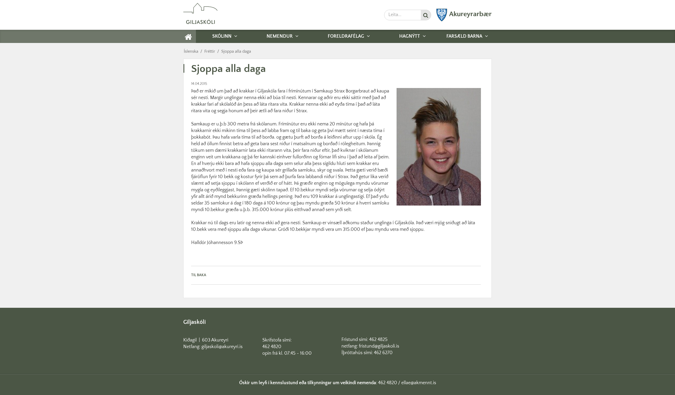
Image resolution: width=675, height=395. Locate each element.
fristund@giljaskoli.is (379, 346)
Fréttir (209, 51)
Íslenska (191, 51)
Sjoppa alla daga (236, 51)
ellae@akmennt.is (418, 383)
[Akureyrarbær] (464, 20)
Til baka (198, 275)
